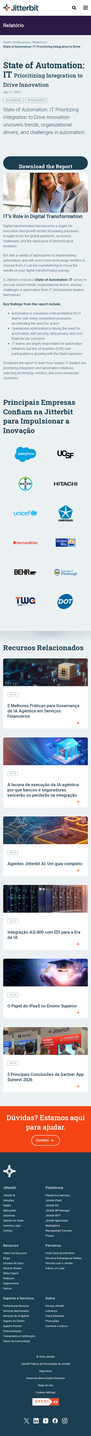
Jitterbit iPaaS (54, 1200)
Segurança (45, 1371)
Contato (42, 1140)
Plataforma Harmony (58, 1195)
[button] (85, 7)
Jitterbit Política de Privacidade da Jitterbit (45, 1363)
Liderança (51, 1311)
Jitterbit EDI (52, 1205)
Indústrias (9, 1215)
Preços (50, 1235)
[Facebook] (55, 1421)
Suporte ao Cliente (14, 1321)
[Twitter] (26, 1421)
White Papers (11, 1273)
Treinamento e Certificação (19, 1336)
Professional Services (16, 1305)
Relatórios (39, 42)
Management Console (59, 1230)
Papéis (7, 1205)
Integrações (36, 100)
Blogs (6, 1258)
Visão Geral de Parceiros (60, 1253)
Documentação (12, 1331)
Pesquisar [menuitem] (74, 8)
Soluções (8, 1200)
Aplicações (9, 1210)
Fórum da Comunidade (16, 1341)
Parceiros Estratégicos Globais (64, 1258)
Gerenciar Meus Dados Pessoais (45, 1378)
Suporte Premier (12, 1326)
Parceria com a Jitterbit (59, 1263)
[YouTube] (45, 1421)
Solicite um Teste (13, 1220)
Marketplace (53, 1225)
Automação (13, 100)
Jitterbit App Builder (57, 1220)
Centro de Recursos (16, 42)
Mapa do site (45, 1385)
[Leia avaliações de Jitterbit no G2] (45, 1401)
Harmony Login (12, 1225)
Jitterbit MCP (53, 1215)
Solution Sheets (12, 1268)
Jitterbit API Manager (58, 1210)
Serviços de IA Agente (16, 1316)
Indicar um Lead (55, 1268)
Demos (7, 1288)
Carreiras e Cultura (57, 1326)
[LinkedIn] (36, 1421)
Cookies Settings (45, 1392)
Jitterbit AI (9, 1195)
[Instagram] (64, 1421)
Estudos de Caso (13, 1263)
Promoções (52, 1321)
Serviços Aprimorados (16, 1311)
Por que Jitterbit (55, 1305)
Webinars (8, 1278)
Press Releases (55, 1316)
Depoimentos (11, 1283)
